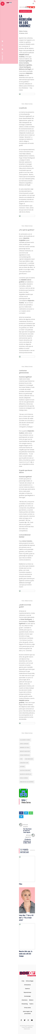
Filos (20, 884)
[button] (35, 2)
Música (31, 1000)
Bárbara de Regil (25, 747)
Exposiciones (27, 992)
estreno (22, 766)
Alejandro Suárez (25, 740)
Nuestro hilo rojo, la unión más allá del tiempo (25, 953)
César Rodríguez (25, 755)
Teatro (31, 1004)
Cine (21, 759)
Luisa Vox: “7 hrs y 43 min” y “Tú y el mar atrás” (26, 917)
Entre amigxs (29, 981)
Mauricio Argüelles (25, 774)
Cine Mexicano (29, 759)
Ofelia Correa (23, 31)
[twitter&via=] (2, 49)
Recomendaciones (25, 11)
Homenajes (27, 996)
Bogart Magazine (25, 751)
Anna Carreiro (24, 743)
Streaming (25, 1004)
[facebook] (2, 52)
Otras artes (27, 1007)
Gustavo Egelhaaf (25, 770)
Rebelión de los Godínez (26, 781)
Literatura (24, 1000)
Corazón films (24, 762)
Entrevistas (27, 985)
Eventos (27, 988)
